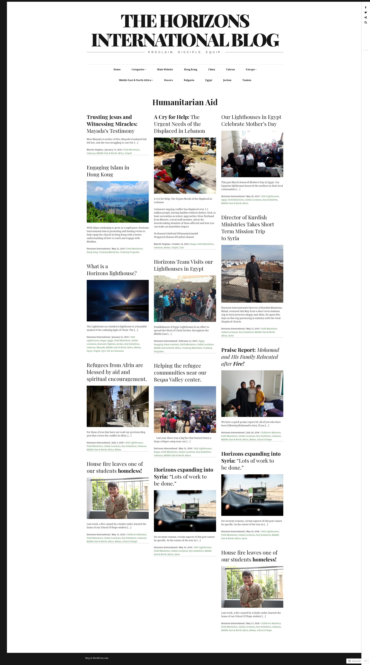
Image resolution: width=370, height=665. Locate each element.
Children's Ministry (270, 432)
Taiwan (230, 69)
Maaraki (101, 347)
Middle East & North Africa (135, 80)
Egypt (208, 80)
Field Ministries (131, 150)
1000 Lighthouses (270, 196)
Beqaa (193, 244)
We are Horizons (115, 351)
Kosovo (168, 80)
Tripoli (128, 153)
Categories (138, 69)
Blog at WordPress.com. (97, 658)
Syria (231, 335)
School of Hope (264, 439)
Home (117, 69)
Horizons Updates (106, 344)
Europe (250, 69)
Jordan (227, 80)
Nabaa (167, 247)
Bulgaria (189, 80)
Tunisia (246, 80)
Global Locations (253, 200)
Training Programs (129, 252)
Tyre (182, 247)
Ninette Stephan (95, 150)
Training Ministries (109, 252)
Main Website (165, 69)
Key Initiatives (270, 200)
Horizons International (233, 196)
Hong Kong (190, 69)
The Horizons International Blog (185, 29)
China (211, 69)
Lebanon (91, 153)
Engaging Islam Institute (166, 344)
